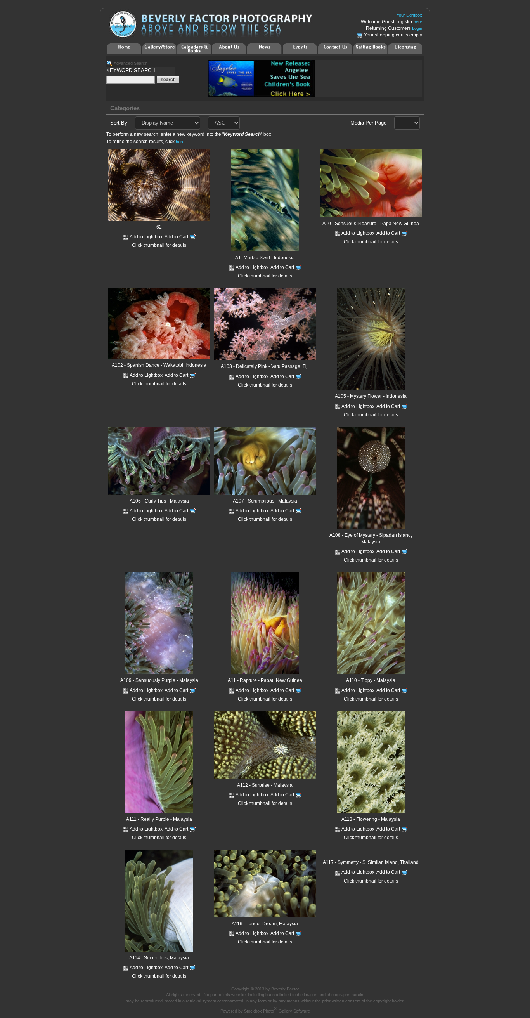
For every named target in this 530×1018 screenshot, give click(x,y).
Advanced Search (130, 63)
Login (417, 28)
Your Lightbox (409, 15)
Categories (125, 108)
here (418, 21)
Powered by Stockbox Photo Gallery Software (265, 1011)
